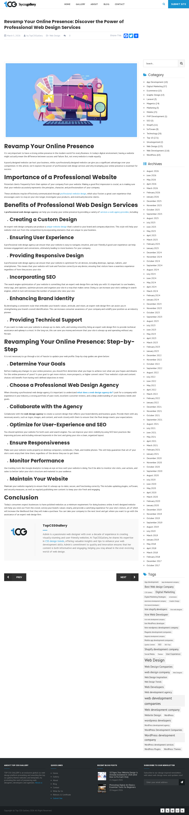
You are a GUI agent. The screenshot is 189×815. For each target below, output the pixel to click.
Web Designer (177, 673)
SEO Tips (167, 645)
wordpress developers (158, 720)
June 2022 (151, 381)
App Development (155, 82)
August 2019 (153, 526)
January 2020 (153, 505)
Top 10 (150, 137)
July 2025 (151, 222)
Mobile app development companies (159, 640)
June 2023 (151, 329)
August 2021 (153, 424)
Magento (151, 103)
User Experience (173, 654)
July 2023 (151, 325)
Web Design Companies (159, 666)
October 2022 (153, 363)
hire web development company (155, 619)
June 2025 (151, 226)
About (94, 4)
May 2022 (151, 385)
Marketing (151, 107)
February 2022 (153, 398)
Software (151, 129)
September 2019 (154, 522)
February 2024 (153, 295)
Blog (106, 4)
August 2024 (153, 269)
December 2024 (154, 252)
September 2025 (154, 213)
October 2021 (153, 415)
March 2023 (152, 342)
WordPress (151, 154)
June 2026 (151, 175)
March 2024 (152, 291)
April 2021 (151, 441)
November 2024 (154, 256)
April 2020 (151, 492)
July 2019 (151, 531)
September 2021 (154, 419)
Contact (120, 4)
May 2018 (151, 544)
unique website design (56, 226)
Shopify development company (162, 649)
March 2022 (152, 393)
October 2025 (153, 209)
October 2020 (153, 466)
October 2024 (153, 261)
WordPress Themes (172, 749)
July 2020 (151, 479)
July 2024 (151, 273)
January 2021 (153, 454)
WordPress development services (159, 744)
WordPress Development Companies (163, 729)
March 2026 (152, 188)
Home (67, 4)
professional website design (73, 193)
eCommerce (173, 597)
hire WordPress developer (154, 623)
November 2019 (154, 514)
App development (151, 582)
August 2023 (153, 321)
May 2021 (151, 436)
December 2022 (154, 355)
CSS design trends (54, 541)
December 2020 (154, 458)
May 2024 (151, 282)
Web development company (162, 710)
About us (38, 782)
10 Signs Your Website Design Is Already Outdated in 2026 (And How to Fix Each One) (123, 774)
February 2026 (153, 192)
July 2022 (151, 376)
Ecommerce (152, 90)
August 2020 (153, 475)
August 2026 (153, 171)
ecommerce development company (155, 601)
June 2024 (151, 278)
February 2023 (153, 346)
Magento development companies (158, 632)
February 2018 (153, 556)
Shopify (150, 124)
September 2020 (154, 471)
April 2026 (151, 183)
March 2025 (152, 239)
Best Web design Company (159, 586)
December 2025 (154, 201)
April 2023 (151, 338)
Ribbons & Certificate (62, 794)
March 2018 (152, 552)
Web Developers (154, 687)
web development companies (158, 701)
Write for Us (58, 791)
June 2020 (151, 484)
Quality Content (150, 645)
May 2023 (151, 333)
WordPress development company (160, 737)
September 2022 (154, 368)
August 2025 (153, 218)
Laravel (150, 99)
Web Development (155, 150)
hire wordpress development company (161, 627)
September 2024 (154, 265)
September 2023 (154, 316)
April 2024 (151, 286)
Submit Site (178, 4)
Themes (160, 654)
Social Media (150, 654)
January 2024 (153, 299)
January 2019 (153, 539)
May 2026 (151, 179)
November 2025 (154, 205)
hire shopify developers (156, 609)
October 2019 (153, 518)
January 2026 (153, 196)
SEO (149, 120)
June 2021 (151, 432)
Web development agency (158, 692)
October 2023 (153, 312)
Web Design (55, 35)
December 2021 (154, 406)
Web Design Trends (153, 681)
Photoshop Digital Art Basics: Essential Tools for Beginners (122, 786)
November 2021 (154, 411)
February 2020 (153, 501)
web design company (157, 672)
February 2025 (153, 243)
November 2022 (154, 359)
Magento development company (155, 636)
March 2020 (152, 496)
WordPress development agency (157, 725)
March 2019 (152, 535)
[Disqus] (71, 623)
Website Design (153, 715)
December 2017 (154, 561)
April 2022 (151, 389)
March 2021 (152, 445)
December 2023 (154, 303)
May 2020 (151, 488)
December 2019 (154, 509)
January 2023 (153, 351)
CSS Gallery (148, 592)
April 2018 (151, 548)
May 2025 (151, 231)
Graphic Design (153, 94)
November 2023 (154, 308)
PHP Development (155, 116)
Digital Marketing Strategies (155, 597)
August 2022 (153, 372)
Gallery (80, 4)
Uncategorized (153, 142)
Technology (152, 133)
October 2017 (153, 565)
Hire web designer (176, 610)
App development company (170, 582)
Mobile (150, 112)
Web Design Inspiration (156, 677)
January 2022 (153, 402)
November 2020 (154, 462)
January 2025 (153, 248)
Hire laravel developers (152, 605)
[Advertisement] (71, 51)
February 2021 (153, 449)
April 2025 (151, 235)
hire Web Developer (156, 614)
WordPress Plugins (153, 749)
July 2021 (151, 428)
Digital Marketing (155, 86)
